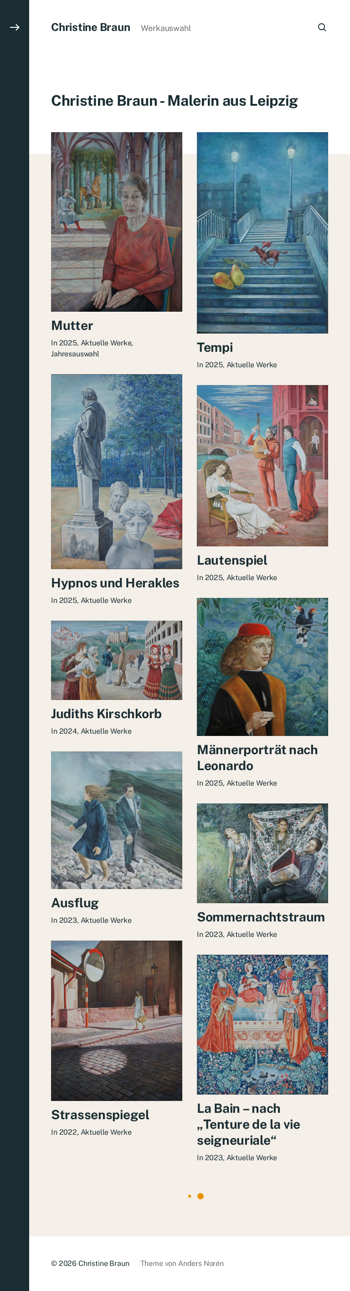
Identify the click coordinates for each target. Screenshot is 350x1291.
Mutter (72, 325)
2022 (68, 1132)
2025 (68, 343)
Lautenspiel (232, 559)
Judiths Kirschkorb (106, 713)
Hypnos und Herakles (115, 582)
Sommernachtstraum (261, 916)
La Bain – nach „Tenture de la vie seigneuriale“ (248, 1124)
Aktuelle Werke (106, 343)
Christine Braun (90, 26)
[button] (14, 645)
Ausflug (75, 902)
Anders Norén (201, 1263)
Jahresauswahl (75, 354)
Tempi (215, 347)
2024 (68, 731)
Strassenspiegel (100, 1114)
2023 (68, 920)
